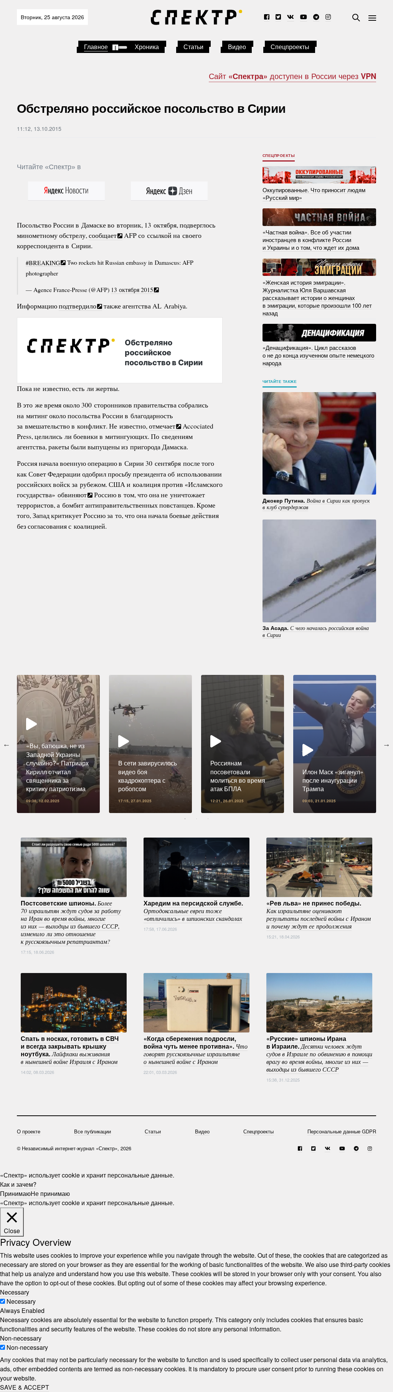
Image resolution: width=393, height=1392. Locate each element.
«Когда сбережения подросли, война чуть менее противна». (196, 1049)
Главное (96, 46)
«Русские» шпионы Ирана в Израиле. (319, 1053)
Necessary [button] (14, 1292)
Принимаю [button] (15, 1193)
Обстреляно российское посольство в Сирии (164, 352)
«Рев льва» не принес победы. (318, 914)
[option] (58, 744)
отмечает (162, 425)
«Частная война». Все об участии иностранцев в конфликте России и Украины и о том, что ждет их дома (311, 239)
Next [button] (386, 744)
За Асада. (316, 631)
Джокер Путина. (316, 503)
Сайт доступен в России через (292, 75)
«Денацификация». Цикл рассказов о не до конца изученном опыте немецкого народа (318, 355)
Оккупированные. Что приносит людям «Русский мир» (314, 193)
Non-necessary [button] (20, 1338)
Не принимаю (50, 1193)
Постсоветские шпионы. (71, 922)
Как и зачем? (18, 1184)
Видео (237, 46)
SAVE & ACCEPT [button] (24, 1387)
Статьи (193, 46)
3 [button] (208, 819)
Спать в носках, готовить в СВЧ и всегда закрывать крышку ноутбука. (70, 1049)
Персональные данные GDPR (341, 1131)
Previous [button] (6, 744)
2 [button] (196, 819)
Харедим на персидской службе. (193, 910)
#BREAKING (43, 262)
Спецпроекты (290, 46)
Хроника (147, 46)
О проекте (28, 1131)
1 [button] (185, 819)
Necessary (21, 1301)
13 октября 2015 (132, 289)
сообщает (103, 235)
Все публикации (92, 1131)
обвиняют (72, 494)
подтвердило (77, 305)
